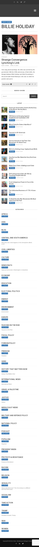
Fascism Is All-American (17, 132)
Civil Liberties (8, 249)
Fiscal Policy (8, 335)
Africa (5, 214)
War (3, 521)
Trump (5, 511)
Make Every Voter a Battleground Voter (21, 165)
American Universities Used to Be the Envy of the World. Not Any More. (22, 108)
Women (5, 529)
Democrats (7, 265)
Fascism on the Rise (11, 325)
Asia (4, 222)
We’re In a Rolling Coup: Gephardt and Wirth (23, 149)
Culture (5, 257)
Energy (5, 299)
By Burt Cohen (19, 111)
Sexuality (6, 483)
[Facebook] (14, 2)
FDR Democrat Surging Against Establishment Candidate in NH (19, 117)
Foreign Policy (8, 343)
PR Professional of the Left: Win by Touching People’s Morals (20, 174)
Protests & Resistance (12, 457)
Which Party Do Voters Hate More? (20, 124)
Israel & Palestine (10, 389)
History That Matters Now (14, 369)
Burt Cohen (5, 65)
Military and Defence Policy (15, 415)
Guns (4, 361)
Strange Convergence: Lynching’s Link (15, 61)
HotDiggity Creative (27, 541)
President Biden (9, 449)
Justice (5, 397)
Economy (6, 275)
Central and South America (15, 238)
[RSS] (17, 2)
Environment (8, 307)
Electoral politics (11, 291)
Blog (4, 230)
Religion (5, 475)
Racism (5, 467)
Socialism (6, 495)
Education (6, 283)
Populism (6, 439)
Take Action (7, 503)
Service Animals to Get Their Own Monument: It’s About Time (20, 141)
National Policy (9, 423)
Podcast (4, 57)
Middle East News (10, 407)
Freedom (6, 351)
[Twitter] (21, 2)
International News (11, 379)
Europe (5, 317)
